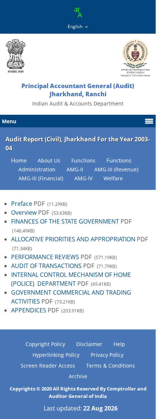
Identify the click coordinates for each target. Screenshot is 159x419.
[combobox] (78, 12)
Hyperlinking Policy (56, 354)
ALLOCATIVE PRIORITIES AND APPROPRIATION (74, 239)
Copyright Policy (45, 344)
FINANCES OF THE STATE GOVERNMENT (65, 221)
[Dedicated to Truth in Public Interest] (16, 56)
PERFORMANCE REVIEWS (46, 257)
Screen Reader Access (48, 365)
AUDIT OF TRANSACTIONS (46, 266)
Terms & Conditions (110, 365)
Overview (24, 212)
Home (19, 160)
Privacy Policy (107, 354)
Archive (78, 376)
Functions (118, 160)
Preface (21, 204)
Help (119, 344)
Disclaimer (89, 344)
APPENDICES (28, 310)
